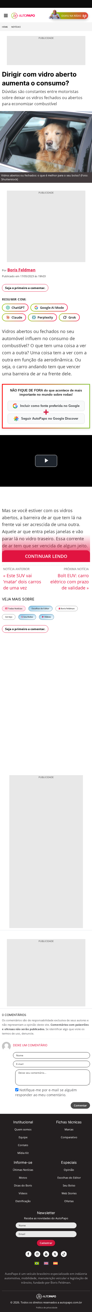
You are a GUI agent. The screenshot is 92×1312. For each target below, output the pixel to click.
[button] (69, 15)
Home (5, 27)
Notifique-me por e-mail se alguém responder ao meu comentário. (46, 1092)
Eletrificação (23, 1201)
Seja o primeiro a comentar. (25, 288)
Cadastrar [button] (46, 1243)
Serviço (8, 616)
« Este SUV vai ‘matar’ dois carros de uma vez (22, 582)
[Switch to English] (46, 1262)
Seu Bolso (28, 616)
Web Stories (69, 1193)
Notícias (16, 27)
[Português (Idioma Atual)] (36, 1262)
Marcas (69, 1129)
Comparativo (69, 1137)
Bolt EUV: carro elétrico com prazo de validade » (69, 582)
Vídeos (47, 616)
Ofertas (69, 1201)
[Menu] (6, 15)
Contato (23, 1145)
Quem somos (22, 1129)
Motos (23, 1177)
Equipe (23, 1137)
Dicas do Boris (23, 1185)
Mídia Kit (23, 1153)
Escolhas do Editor (40, 608)
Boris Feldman (21, 270)
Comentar (80, 1105)
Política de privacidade (46, 1307)
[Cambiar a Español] (55, 1262)
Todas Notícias (15, 608)
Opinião (69, 1170)
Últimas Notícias (23, 1170)
